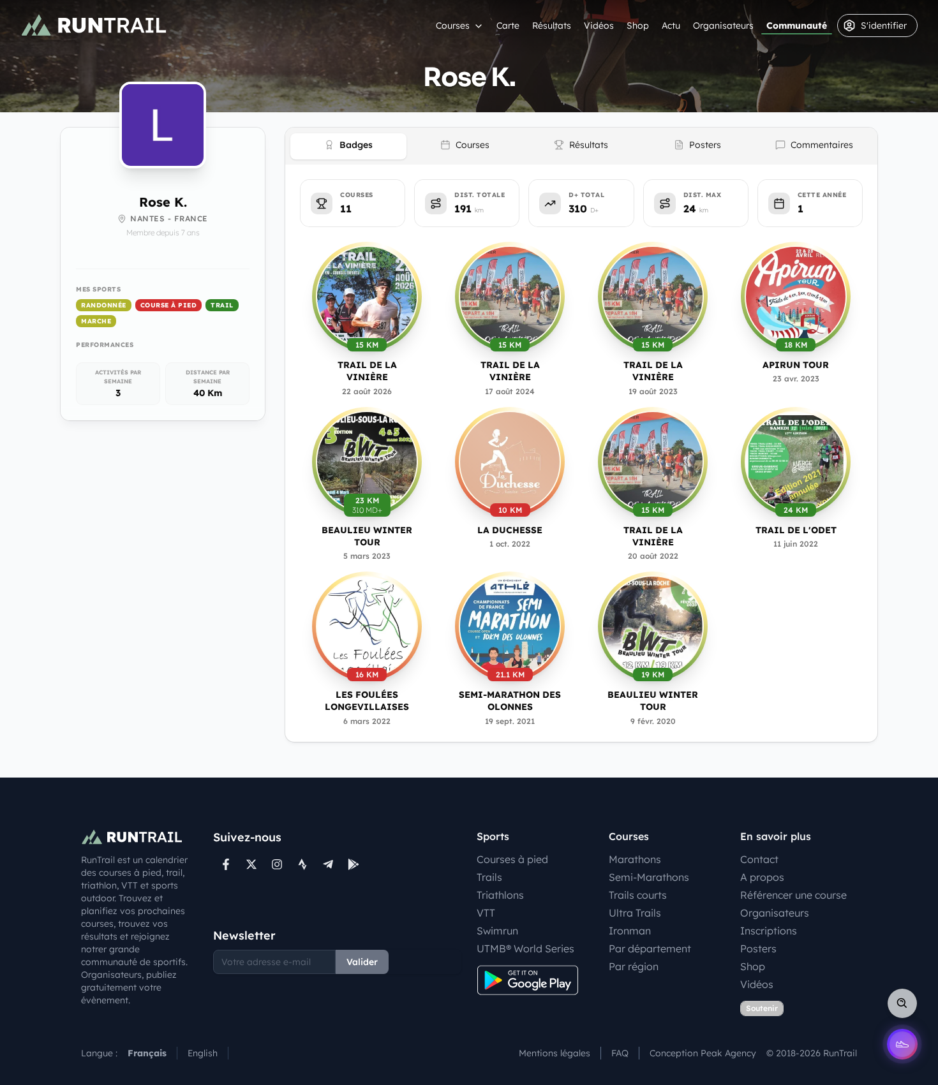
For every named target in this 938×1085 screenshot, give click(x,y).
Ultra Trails (635, 912)
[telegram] (328, 864)
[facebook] (226, 864)
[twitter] (251, 864)
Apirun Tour (796, 365)
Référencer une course (793, 895)
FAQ (620, 1053)
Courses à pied (512, 859)
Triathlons (500, 895)
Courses (453, 25)
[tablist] (581, 146)
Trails (489, 877)
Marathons (635, 859)
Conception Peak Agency (703, 1053)
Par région (634, 966)
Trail (222, 305)
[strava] (302, 864)
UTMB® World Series (525, 948)
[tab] (348, 146)
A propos (762, 877)
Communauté (796, 25)
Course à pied (168, 305)
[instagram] (277, 864)
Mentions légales (554, 1053)
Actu (671, 25)
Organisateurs (723, 25)
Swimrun (497, 930)
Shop (638, 25)
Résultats (551, 25)
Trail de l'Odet (796, 530)
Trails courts (638, 895)
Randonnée (103, 305)
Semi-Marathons (649, 877)
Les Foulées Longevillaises (367, 700)
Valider (362, 962)
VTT (486, 912)
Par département (650, 948)
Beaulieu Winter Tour (367, 536)
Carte (507, 25)
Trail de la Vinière (367, 371)
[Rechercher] (902, 1003)
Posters (758, 948)
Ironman (630, 930)
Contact (759, 859)
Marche (96, 321)
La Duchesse (509, 530)
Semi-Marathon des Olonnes (510, 700)
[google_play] (353, 864)
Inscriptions (768, 930)
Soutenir (762, 1008)
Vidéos (599, 25)
